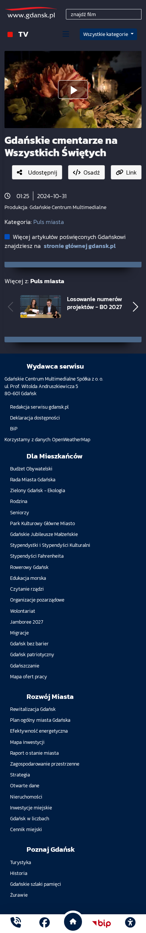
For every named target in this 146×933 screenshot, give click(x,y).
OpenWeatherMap (71, 439)
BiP (14, 428)
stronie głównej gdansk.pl (80, 245)
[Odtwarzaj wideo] (73, 89)
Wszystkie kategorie (106, 34)
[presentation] (10, 307)
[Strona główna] (15, 923)
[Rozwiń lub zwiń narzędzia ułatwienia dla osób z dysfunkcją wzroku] (130, 923)
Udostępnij (42, 172)
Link (131, 172)
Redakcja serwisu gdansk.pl (39, 407)
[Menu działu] (66, 34)
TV (23, 34)
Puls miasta (48, 221)
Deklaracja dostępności (35, 417)
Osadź (91, 172)
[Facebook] (44, 923)
